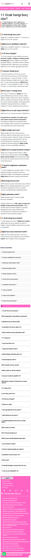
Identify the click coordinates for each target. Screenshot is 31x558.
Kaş (23, 8)
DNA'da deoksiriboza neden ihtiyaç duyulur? (14, 539)
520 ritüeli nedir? (7, 527)
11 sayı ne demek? (6, 290)
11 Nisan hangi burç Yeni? (8, 273)
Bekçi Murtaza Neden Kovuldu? (11, 517)
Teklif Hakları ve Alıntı (7, 485)
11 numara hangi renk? (8, 252)
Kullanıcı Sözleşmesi (7, 483)
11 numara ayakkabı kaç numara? (11, 257)
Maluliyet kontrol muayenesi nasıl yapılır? (13, 529)
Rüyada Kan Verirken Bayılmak (10, 544)
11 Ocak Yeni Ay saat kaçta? (9, 279)
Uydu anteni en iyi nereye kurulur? (11, 546)
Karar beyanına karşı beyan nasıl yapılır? (13, 531)
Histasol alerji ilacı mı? (8, 507)
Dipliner (18, 8)
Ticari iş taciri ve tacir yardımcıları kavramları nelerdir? (14, 534)
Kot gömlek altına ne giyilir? (10, 519)
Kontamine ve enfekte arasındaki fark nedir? (14, 502)
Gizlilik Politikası (6, 481)
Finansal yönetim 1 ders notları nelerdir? (13, 515)
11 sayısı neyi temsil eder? (9, 301)
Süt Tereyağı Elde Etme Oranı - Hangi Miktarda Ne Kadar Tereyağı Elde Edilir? (15, 524)
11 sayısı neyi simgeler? (8, 295)
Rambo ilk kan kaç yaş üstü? (10, 500)
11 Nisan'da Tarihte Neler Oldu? (10, 263)
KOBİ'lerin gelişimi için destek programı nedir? (14, 522)
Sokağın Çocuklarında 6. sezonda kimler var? (14, 511)
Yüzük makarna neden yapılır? (10, 537)
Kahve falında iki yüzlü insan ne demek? (13, 505)
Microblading (4, 8)
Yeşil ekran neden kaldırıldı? (10, 498)
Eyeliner (12, 8)
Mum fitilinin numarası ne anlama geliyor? (13, 548)
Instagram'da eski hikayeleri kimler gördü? (13, 550)
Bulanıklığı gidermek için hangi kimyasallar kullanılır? (16, 541)
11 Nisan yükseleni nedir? (8, 268)
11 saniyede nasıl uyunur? (8, 284)
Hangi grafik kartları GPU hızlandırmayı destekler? (16, 513)
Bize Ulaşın (5, 487)
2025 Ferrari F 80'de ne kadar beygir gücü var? (14, 509)
